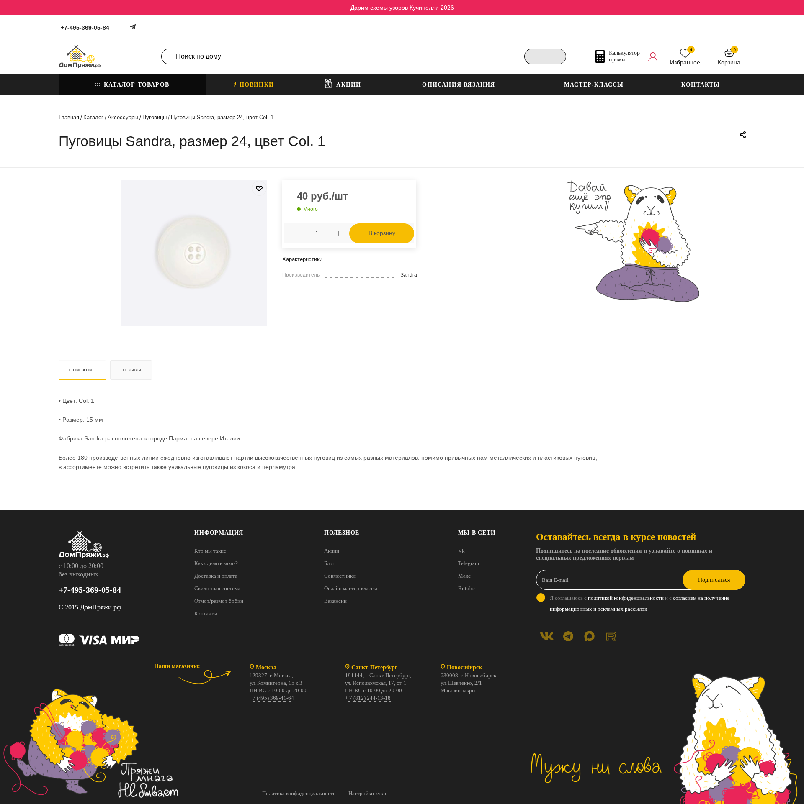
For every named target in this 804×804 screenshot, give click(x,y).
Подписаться (714, 580)
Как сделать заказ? (216, 563)
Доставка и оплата (215, 576)
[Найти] (545, 56)
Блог (329, 563)
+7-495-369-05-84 (85, 27)
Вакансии (335, 601)
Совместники (340, 576)
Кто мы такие (210, 551)
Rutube (466, 588)
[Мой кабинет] (652, 56)
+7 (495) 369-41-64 (272, 698)
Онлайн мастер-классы (350, 588)
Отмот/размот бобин (218, 601)
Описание (82, 370)
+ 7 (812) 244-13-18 (368, 698)
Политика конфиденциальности (299, 793)
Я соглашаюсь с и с (639, 603)
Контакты (205, 613)
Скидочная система (217, 588)
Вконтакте (547, 636)
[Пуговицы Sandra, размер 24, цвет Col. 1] (194, 253)
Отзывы (131, 370)
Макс (464, 576)
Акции (331, 551)
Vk (461, 551)
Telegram (468, 563)
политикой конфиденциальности (626, 598)
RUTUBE (611, 636)
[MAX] (589, 636)
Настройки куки (367, 793)
